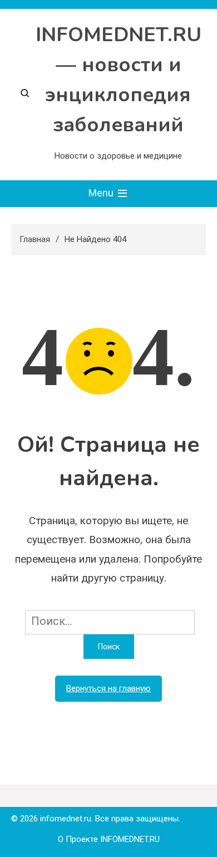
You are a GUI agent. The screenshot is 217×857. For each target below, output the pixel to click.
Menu (102, 193)
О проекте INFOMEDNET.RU (109, 839)
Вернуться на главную (108, 688)
